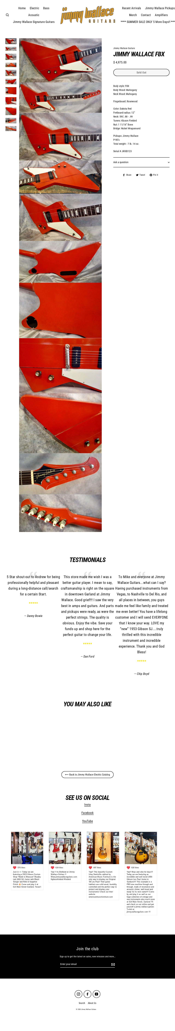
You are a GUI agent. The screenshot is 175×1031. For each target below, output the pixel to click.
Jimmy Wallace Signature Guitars (34, 22)
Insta (87, 804)
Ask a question (120, 162)
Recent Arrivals (131, 8)
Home (22, 8)
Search (82, 1003)
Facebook (87, 813)
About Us (92, 1003)
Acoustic (33, 15)
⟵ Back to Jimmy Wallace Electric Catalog (87, 774)
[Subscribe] (112, 964)
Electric (34, 8)
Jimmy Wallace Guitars (32, 747)
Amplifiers (161, 15)
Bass (46, 8)
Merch (133, 15)
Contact (146, 15)
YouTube (87, 821)
